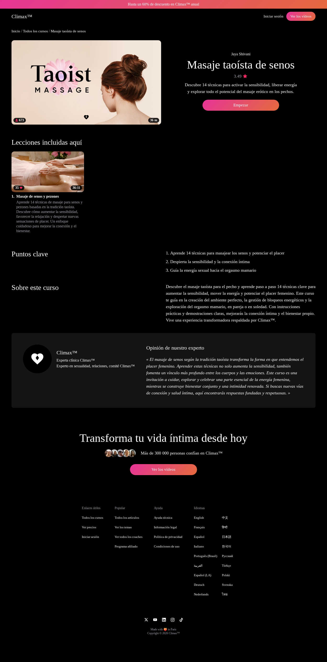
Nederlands (201, 594)
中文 (225, 517)
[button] (47, 192)
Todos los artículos (127, 517)
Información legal (165, 527)
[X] (146, 619)
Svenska (227, 585)
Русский (227, 556)
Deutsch (199, 585)
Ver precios (89, 527)
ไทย (225, 594)
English (199, 517)
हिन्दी (224, 527)
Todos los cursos (35, 31)
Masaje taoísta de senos (68, 31)
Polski (226, 575)
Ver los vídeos (300, 16)
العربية (198, 565)
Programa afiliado (126, 546)
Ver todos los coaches (128, 537)
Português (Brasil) (205, 556)
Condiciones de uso (167, 546)
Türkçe (226, 565)
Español (199, 537)
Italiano (199, 546)
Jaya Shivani (240, 54)
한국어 (226, 546)
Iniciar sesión (273, 16)
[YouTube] (155, 619)
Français (199, 527)
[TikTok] (181, 619)
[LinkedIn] (164, 619)
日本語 (226, 537)
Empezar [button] (240, 105)
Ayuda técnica (163, 517)
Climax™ (66, 353)
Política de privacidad (168, 537)
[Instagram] (173, 619)
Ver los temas (123, 527)
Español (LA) (202, 575)
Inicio (15, 31)
